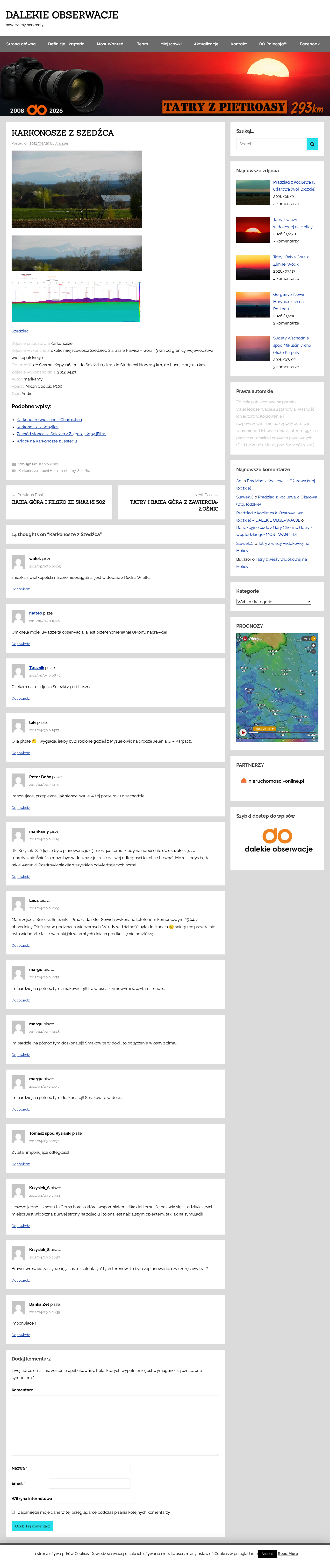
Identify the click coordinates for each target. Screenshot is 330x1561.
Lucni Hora (49, 471)
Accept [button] (267, 1554)
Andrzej (61, 143)
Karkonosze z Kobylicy (37, 426)
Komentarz (22, 1390)
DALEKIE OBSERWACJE (62, 15)
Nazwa (19, 1468)
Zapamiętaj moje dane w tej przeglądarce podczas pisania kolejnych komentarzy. (94, 1512)
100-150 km (27, 464)
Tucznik (36, 667)
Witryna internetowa (32, 1498)
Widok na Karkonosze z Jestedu (47, 441)
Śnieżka (83, 471)
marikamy (67, 471)
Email (18, 1483)
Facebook (310, 43)
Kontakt (239, 43)
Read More (288, 1553)
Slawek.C (245, 497)
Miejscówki (171, 43)
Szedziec (20, 331)
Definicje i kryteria (66, 43)
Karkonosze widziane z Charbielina (49, 419)
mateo (35, 613)
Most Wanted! (111, 43)
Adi (239, 480)
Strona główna (21, 43)
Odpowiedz (21, 589)
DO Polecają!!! (273, 43)
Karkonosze (49, 464)
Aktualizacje (206, 43)
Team (142, 43)
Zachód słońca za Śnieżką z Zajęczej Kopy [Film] (61, 433)
